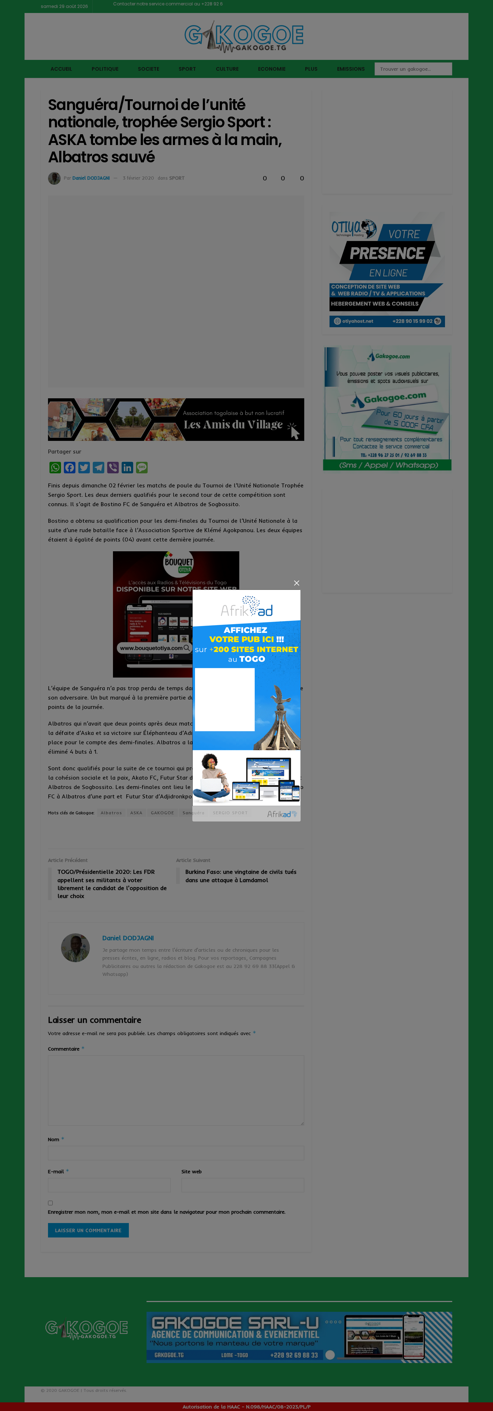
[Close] (296, 583)
